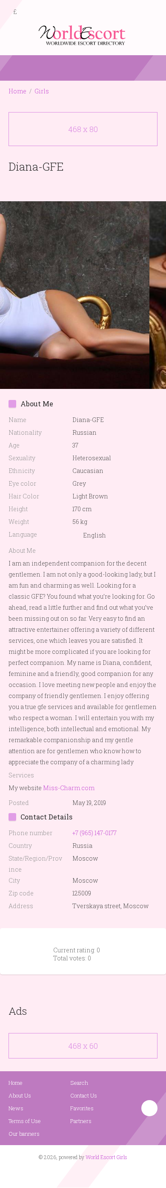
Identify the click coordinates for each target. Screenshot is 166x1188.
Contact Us (83, 1095)
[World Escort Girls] (83, 35)
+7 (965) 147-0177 (94, 833)
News (16, 1108)
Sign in (152, 12)
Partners (81, 1121)
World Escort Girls (106, 1157)
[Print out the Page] (75, 186)
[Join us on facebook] (80, 1173)
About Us (20, 1095)
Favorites (82, 1108)
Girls (41, 91)
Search (79, 1083)
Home (17, 91)
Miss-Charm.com (68, 788)
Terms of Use (25, 1121)
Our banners (24, 1133)
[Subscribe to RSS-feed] (65, 1173)
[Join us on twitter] (98, 1173)
